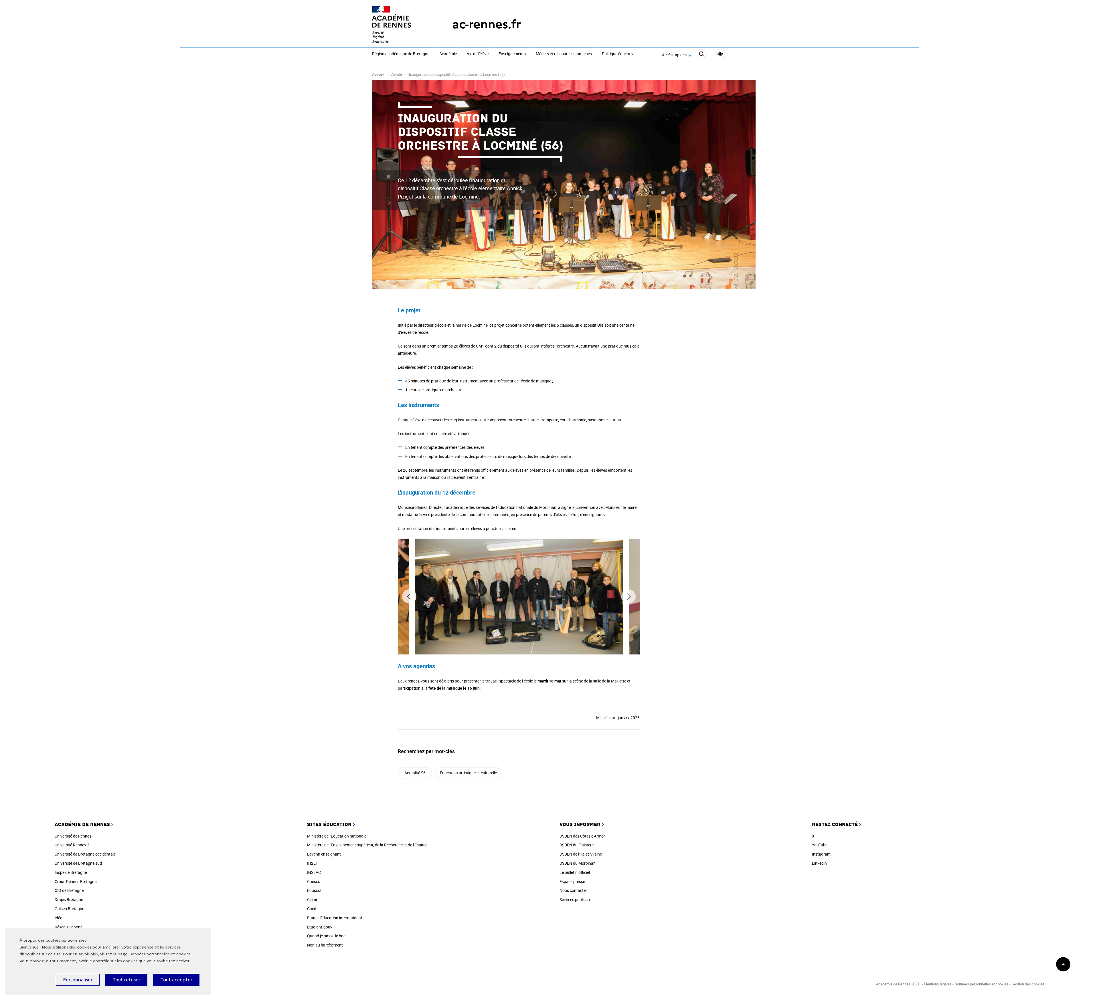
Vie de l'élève (478, 54)
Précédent (409, 596)
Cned (311, 908)
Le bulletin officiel (575, 872)
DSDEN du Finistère (577, 845)
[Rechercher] (702, 55)
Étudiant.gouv (319, 927)
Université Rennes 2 (72, 845)
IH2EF (312, 863)
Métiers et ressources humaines (564, 54)
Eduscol (314, 890)
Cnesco (313, 881)
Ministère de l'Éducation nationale (336, 836)
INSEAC (314, 872)
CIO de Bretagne (69, 890)
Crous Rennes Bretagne (75, 881)
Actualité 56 (415, 772)
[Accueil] (400, 24)
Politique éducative (618, 54)
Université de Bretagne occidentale (85, 854)
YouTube (819, 845)
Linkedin (819, 863)
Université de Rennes (73, 836)
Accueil (378, 74)
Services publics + (575, 899)
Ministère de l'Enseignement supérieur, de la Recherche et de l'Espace (367, 845)
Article (396, 74)
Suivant (628, 596)
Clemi (312, 899)
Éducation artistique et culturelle (468, 772)
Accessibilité (720, 54)
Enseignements (512, 54)
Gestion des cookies (1028, 984)
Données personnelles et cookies (160, 954)
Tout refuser (126, 979)
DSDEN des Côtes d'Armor (582, 836)
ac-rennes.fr (486, 24)
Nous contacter (573, 890)
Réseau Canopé (68, 927)
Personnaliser (77, 979)
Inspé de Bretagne (71, 872)
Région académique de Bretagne (400, 54)
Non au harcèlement (325, 945)
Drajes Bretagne (69, 899)
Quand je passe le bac (326, 936)
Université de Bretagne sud (78, 863)
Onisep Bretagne (69, 908)
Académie (448, 54)
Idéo (58, 917)
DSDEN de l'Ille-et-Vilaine (581, 854)
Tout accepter (176, 979)
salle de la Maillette (609, 681)
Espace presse (572, 881)
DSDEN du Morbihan (578, 863)
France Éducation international (334, 917)
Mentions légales (938, 984)
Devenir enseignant (324, 854)
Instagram (821, 854)
